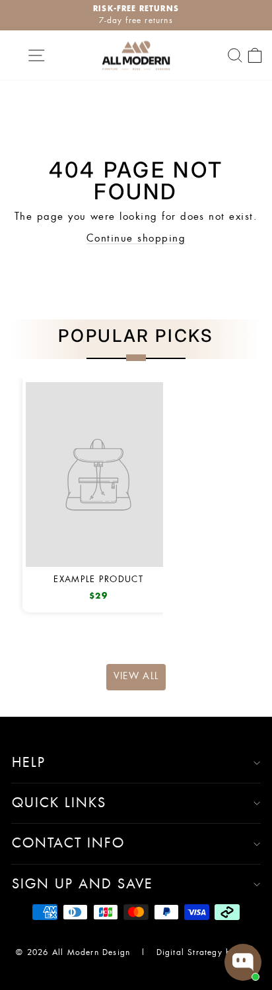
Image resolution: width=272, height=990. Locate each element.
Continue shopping (136, 239)
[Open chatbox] (242, 962)
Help (29, 763)
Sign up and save (82, 884)
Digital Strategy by (198, 952)
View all (136, 676)
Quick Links (59, 803)
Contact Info (68, 843)
